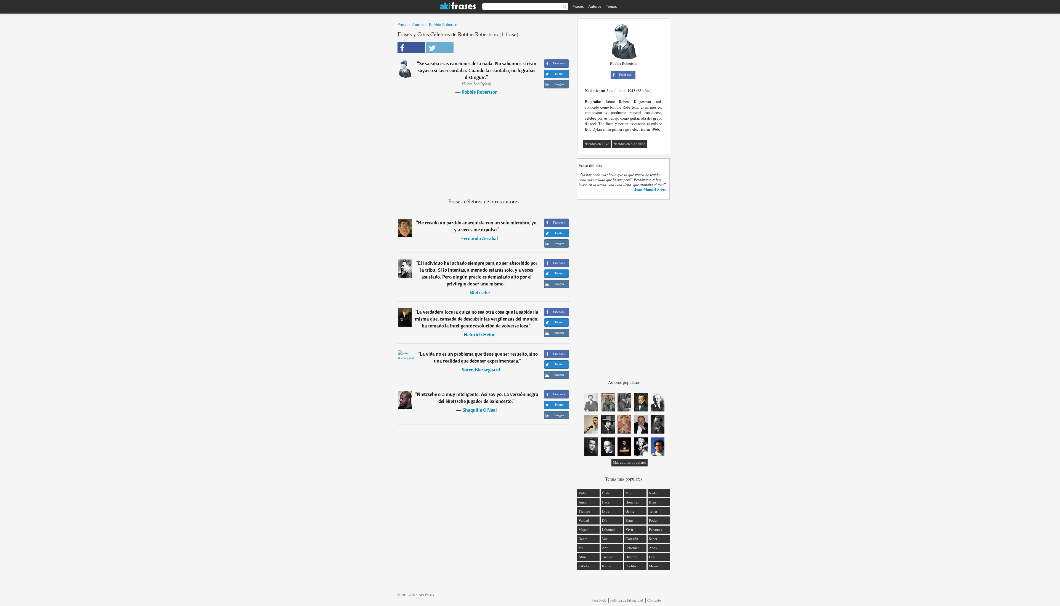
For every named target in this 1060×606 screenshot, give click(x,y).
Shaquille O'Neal (479, 410)
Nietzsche (480, 292)
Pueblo (631, 565)
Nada (653, 492)
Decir (583, 538)
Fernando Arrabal (479, 238)
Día (604, 520)
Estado (584, 565)
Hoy (652, 556)
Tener (653, 511)
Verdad (584, 520)
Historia (631, 556)
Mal (582, 547)
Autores (594, 6)
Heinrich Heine (479, 334)
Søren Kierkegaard (481, 369)
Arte (605, 547)
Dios (605, 511)
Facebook (599, 600)
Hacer (606, 502)
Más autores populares (629, 462)
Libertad (608, 529)
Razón (607, 565)
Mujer (583, 529)
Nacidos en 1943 (597, 144)
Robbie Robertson (444, 24)
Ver (604, 538)
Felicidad (633, 547)
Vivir (629, 529)
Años (653, 547)
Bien (652, 502)
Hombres (632, 502)
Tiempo (584, 511)
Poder (653, 520)
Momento (656, 565)
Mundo (631, 492)
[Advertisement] (484, 147)
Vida (582, 492)
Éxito (606, 492)
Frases (578, 6)
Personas (655, 529)
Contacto (654, 600)
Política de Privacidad (626, 600)
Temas (611, 6)
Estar (629, 520)
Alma (583, 556)
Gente (630, 511)
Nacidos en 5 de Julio (629, 144)
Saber (653, 538)
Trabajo (607, 556)
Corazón (632, 538)
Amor (583, 502)
